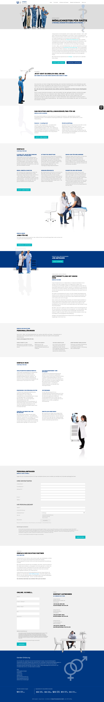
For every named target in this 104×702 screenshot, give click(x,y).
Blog (18, 669)
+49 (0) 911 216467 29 (59, 625)
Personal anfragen (74, 62)
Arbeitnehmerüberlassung (72, 39)
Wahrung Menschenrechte (23, 678)
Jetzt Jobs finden (41, 137)
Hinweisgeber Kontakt (22, 671)
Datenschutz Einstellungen (23, 679)
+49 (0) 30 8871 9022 (58, 614)
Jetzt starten (57, 261)
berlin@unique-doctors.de (60, 616)
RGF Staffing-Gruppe (34, 573)
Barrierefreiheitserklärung (22, 676)
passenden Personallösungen (71, 47)
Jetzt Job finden (58, 62)
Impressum (19, 672)
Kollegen (70, 56)
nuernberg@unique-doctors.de (62, 627)
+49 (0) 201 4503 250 (58, 604)
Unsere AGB (19, 673)
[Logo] (22, 2)
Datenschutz (19, 675)
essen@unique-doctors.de (60, 605)
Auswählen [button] (45, 520)
